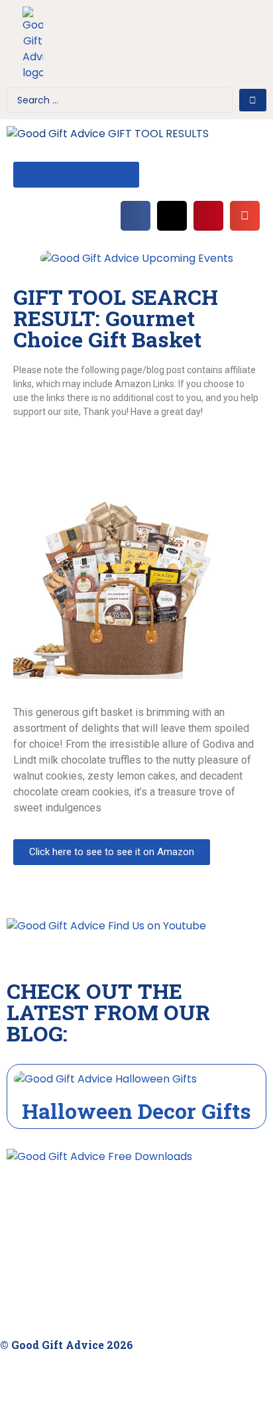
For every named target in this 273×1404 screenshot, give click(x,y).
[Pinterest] (249, 28)
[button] (123, 47)
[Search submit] (252, 100)
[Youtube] (207, 28)
